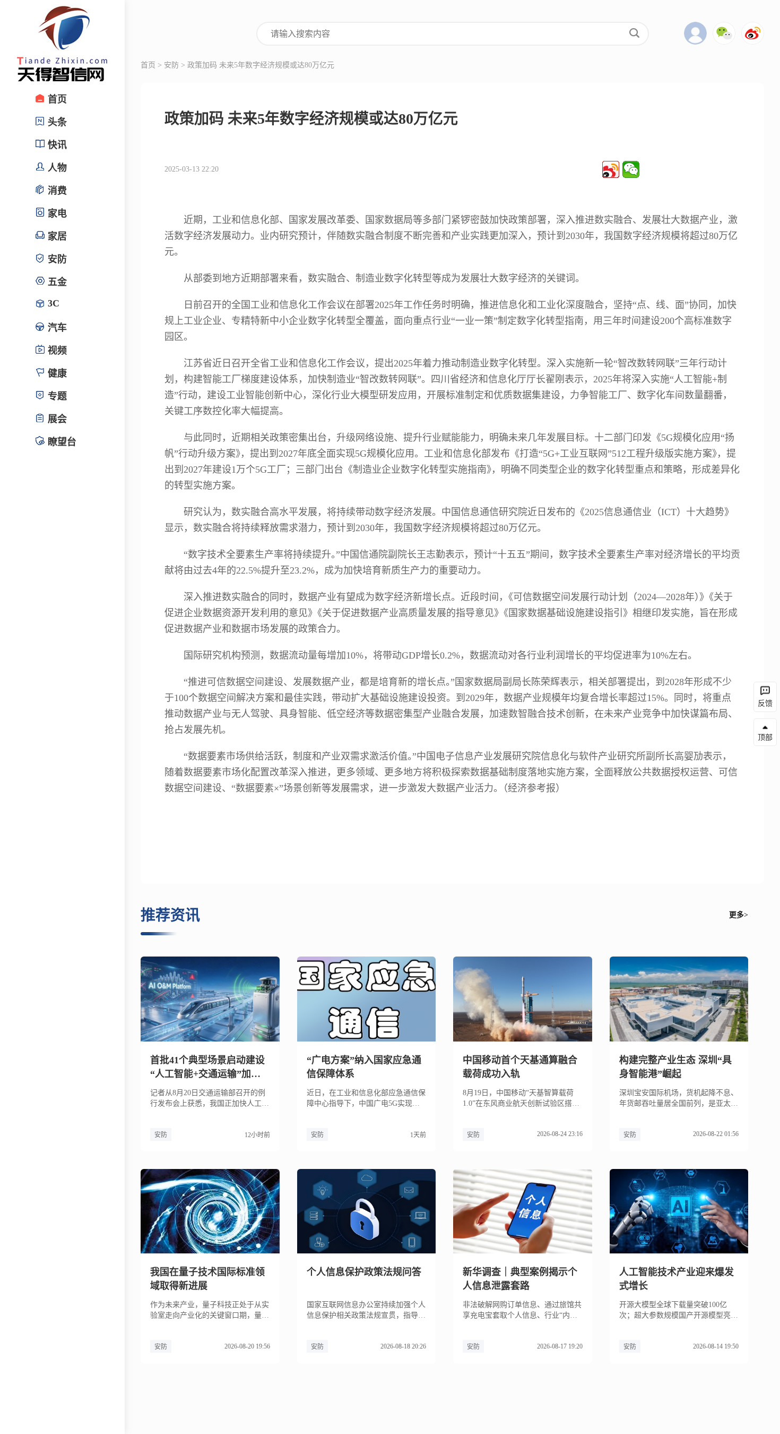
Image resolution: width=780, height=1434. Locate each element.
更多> (738, 915)
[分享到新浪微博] (610, 169)
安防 (171, 65)
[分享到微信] (630, 169)
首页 (148, 65)
